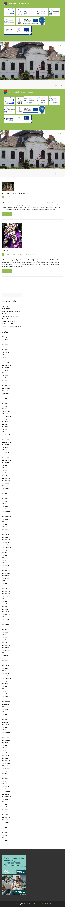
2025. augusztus (6, 367)
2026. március (5, 349)
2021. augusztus (6, 462)
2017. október (5, 575)
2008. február (5, 837)
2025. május (5, 375)
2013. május (5, 688)
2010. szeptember (6, 768)
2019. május (5, 527)
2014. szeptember (6, 650)
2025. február (5, 383)
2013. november (6, 673)
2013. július (5, 683)
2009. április (5, 809)
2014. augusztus (6, 652)
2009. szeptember (6, 796)
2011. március (5, 753)
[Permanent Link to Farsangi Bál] (12, 247)
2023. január (5, 432)
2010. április (5, 781)
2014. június (5, 658)
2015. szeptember (6, 622)
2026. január (5, 355)
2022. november (6, 437)
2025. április (5, 378)
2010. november (6, 763)
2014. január (5, 668)
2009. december (6, 789)
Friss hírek (21, 197)
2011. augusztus (6, 740)
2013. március (5, 694)
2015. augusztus (6, 624)
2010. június (5, 776)
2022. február (5, 452)
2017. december (6, 570)
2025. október (5, 362)
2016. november (6, 593)
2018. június (5, 555)
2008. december (6, 817)
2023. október (5, 414)
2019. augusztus (6, 519)
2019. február (5, 534)
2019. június (5, 524)
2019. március (5, 532)
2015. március (5, 637)
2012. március (5, 722)
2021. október (5, 457)
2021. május (5, 468)
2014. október (5, 647)
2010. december (6, 760)
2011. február (5, 755)
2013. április (5, 691)
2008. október (5, 820)
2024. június (5, 398)
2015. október (5, 619)
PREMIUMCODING (31, 904)
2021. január (5, 475)
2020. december (6, 478)
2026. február (5, 352)
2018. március (5, 563)
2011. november (6, 732)
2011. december (6, 730)
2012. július (5, 712)
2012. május (5, 717)
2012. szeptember (6, 706)
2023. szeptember (6, 416)
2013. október (5, 676)
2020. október (5, 483)
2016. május (5, 604)
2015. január (5, 642)
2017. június (5, 583)
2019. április (5, 529)
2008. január (5, 840)
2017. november (6, 573)
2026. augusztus (6, 337)
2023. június (5, 424)
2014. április (5, 660)
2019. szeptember (6, 516)
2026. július (5, 339)
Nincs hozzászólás (32, 197)
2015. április (5, 635)
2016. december (6, 591)
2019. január (5, 537)
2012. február (5, 724)
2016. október (5, 596)
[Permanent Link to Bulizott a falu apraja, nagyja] (8, 190)
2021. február (5, 473)
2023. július (5, 421)
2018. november (6, 542)
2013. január (5, 696)
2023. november (6, 411)
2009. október (5, 794)
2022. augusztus (6, 444)
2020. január (5, 506)
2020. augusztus (6, 488)
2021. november (6, 455)
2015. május (5, 632)
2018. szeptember (6, 547)
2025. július (5, 370)
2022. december (6, 434)
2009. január (5, 814)
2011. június (5, 745)
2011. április (5, 750)
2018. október (5, 545)
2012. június (5, 714)
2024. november (6, 388)
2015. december (6, 614)
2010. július (5, 773)
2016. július (5, 599)
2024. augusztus (6, 393)
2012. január (5, 727)
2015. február (5, 640)
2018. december (6, 539)
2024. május (5, 401)
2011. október (5, 735)
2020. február (5, 504)
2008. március (5, 835)
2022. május (5, 450)
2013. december (6, 671)
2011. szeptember (6, 737)
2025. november (6, 360)
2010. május (5, 778)
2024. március (5, 406)
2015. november (6, 617)
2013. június (5, 686)
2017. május (5, 586)
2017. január (5, 588)
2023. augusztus (6, 419)
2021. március (5, 470)
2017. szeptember (6, 578)
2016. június (5, 601)
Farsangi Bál (7, 250)
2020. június (5, 493)
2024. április (5, 403)
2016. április (5, 606)
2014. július (5, 655)
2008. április (5, 832)
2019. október (5, 514)
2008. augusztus (6, 822)
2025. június (5, 372)
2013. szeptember (6, 678)
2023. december (6, 408)
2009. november (6, 791)
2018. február (5, 565)
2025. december (6, 357)
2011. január (5, 758)
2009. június (5, 804)
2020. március (5, 501)
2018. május (5, 557)
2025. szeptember (6, 365)
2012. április (5, 719)
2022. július (5, 447)
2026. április (5, 347)
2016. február (5, 611)
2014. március (5, 663)
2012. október (5, 704)
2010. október (5, 766)
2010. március (5, 784)
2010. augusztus (6, 771)
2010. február (5, 786)
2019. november (6, 511)
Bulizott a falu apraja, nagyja (14, 193)
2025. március (5, 380)
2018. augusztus (6, 550)
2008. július (5, 825)
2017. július (5, 581)
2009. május (5, 807)
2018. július (5, 552)
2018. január (5, 568)
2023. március (5, 429)
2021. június (5, 465)
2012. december (6, 699)
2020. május (5, 496)
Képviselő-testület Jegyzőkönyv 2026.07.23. (13, 326)
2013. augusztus (6, 681)
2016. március (5, 609)
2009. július (5, 801)
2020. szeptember (6, 486)
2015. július (5, 627)
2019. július (5, 522)
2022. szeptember (6, 442)
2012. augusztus (6, 709)
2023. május (5, 426)
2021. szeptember (6, 460)
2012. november (6, 701)
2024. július (5, 396)
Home (56, 85)
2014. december (6, 645)
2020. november (6, 480)
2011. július (5, 742)
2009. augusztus (6, 799)
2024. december (6, 385)
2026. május (5, 344)
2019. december (6, 509)
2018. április (5, 560)
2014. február (5, 665)
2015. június (5, 629)
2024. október (5, 391)
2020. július (5, 491)
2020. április (5, 498)
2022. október (5, 439)
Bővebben (7, 214)
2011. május (5, 748)
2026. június (5, 342)
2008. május (5, 830)
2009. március (5, 812)
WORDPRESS (47, 904)
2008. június (5, 827)
